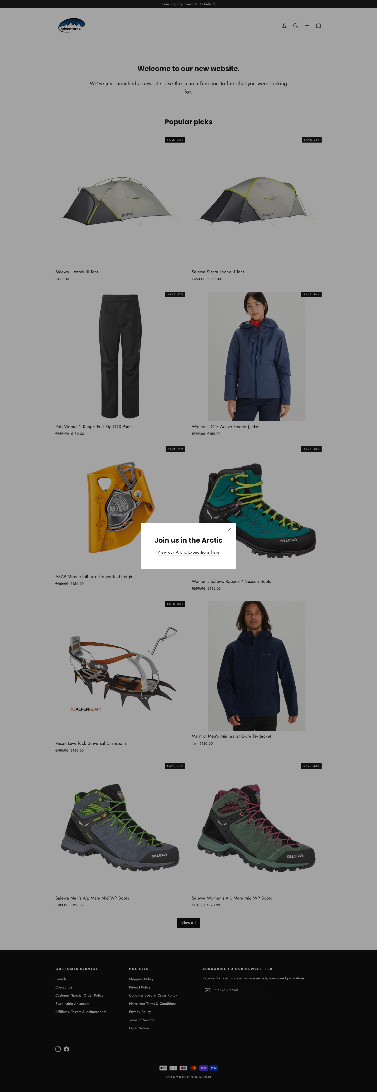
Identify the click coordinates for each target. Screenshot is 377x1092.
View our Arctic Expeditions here (188, 552)
